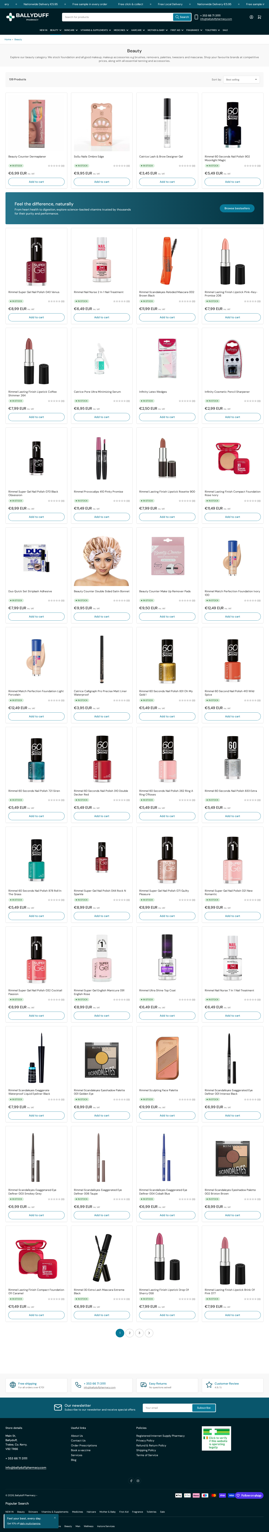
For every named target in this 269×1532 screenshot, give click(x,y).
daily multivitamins (30, 1523)
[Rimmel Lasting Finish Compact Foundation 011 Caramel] (36, 1257)
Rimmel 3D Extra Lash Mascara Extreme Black (99, 1291)
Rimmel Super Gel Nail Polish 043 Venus (33, 292)
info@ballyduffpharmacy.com (216, 18)
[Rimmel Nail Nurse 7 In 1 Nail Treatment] (233, 957)
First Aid (175, 30)
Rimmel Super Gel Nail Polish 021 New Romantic (229, 892)
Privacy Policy (145, 1440)
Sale (225, 30)
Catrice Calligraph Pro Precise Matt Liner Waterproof (100, 693)
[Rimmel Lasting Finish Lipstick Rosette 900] (167, 458)
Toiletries (211, 30)
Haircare (136, 30)
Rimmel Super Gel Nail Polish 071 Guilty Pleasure (164, 892)
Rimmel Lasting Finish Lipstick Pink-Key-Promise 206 (231, 294)
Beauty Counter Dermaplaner (27, 156)
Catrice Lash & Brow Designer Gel (161, 156)
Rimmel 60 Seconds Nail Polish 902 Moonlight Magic (227, 158)
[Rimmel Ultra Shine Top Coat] (167, 957)
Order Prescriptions (84, 1445)
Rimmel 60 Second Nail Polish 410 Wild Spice (229, 693)
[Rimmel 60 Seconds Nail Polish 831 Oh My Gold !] (167, 658)
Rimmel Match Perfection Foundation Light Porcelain (36, 693)
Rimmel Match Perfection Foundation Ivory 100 (232, 593)
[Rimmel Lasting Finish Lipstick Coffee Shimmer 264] (36, 359)
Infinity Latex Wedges (153, 392)
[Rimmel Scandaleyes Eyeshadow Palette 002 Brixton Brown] (233, 1157)
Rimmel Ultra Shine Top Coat (157, 990)
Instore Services (106, 1526)
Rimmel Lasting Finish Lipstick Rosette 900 (167, 491)
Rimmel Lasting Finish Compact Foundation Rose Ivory (233, 493)
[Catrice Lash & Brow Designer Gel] (167, 123)
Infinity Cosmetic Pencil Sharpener (227, 392)
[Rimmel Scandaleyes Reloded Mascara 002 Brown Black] (167, 259)
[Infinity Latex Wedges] (167, 359)
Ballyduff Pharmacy (25, 1495)
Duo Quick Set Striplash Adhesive (30, 591)
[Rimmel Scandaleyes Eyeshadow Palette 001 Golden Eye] (102, 1057)
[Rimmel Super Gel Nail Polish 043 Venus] (36, 259)
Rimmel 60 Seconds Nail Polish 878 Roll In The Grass (34, 892)
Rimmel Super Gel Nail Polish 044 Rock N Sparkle (100, 892)
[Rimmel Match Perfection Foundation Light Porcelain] (36, 658)
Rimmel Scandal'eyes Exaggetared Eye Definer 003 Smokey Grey (32, 1191)
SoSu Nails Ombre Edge (89, 156)
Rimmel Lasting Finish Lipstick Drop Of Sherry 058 (164, 1291)
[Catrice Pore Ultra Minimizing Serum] (102, 359)
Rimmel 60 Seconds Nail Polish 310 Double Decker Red (101, 792)
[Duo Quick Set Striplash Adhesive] (36, 558)
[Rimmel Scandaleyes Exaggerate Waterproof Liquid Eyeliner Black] (36, 1057)
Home (8, 39)
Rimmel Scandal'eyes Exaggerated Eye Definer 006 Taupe (98, 1191)
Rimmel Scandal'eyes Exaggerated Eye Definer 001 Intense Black (229, 1092)
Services (76, 1455)
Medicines (119, 30)
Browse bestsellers (237, 208)
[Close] (55, 1518)
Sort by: (216, 79)
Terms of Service (147, 1455)
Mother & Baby (156, 30)
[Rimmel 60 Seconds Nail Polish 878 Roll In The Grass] (36, 857)
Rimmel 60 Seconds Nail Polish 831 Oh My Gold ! (166, 693)
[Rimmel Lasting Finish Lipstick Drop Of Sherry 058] (167, 1257)
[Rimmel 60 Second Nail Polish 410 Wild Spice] (233, 658)
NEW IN (43, 30)
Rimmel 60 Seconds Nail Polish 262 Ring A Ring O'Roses (166, 792)
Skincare (69, 30)
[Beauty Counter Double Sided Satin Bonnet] (102, 558)
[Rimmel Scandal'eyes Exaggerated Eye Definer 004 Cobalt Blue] (167, 1157)
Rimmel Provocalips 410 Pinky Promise (98, 491)
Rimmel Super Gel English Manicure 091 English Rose (99, 992)
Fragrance (192, 30)
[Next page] (149, 1333)
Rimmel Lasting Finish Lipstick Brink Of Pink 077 (230, 1291)
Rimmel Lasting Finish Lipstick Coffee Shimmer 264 (32, 393)
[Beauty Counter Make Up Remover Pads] (167, 558)
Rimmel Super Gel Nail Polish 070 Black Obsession (33, 493)
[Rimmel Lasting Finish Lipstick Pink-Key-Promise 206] (233, 259)
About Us (77, 1436)
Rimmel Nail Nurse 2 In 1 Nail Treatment (99, 292)
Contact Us (78, 1440)
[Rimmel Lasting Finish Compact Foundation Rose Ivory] (233, 458)
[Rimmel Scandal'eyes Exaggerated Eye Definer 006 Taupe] (102, 1157)
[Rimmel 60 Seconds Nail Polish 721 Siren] (36, 758)
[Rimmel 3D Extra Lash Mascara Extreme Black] (102, 1257)
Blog (73, 1460)
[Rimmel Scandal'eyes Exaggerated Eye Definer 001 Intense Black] (233, 1057)
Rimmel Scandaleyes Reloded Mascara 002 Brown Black (166, 294)
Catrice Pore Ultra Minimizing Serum (97, 392)
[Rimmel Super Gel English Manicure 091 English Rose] (102, 957)
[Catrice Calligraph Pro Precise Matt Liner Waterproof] (102, 658)
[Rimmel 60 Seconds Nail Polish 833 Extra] (233, 758)
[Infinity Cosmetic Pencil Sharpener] (233, 359)
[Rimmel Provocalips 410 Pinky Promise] (102, 458)
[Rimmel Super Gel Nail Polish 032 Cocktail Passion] (36, 957)
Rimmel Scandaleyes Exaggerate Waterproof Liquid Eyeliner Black (29, 1092)
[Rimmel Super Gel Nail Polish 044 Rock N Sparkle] (102, 857)
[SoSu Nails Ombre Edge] (102, 123)
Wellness (89, 1526)
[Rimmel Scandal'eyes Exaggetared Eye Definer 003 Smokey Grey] (36, 1157)
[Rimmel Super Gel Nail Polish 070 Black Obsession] (36, 458)
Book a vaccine (81, 1450)
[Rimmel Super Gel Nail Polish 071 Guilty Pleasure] (167, 857)
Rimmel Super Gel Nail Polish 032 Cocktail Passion (35, 992)
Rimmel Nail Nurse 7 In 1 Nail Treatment (229, 990)
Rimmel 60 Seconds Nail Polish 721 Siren (34, 791)
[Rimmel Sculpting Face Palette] (167, 1057)
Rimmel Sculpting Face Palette (158, 1090)
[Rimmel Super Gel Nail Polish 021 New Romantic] (233, 857)
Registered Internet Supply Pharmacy (160, 1436)
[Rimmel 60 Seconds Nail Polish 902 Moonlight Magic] (233, 123)
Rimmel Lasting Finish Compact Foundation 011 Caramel (36, 1291)
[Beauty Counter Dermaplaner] (36, 123)
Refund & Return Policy (151, 1445)
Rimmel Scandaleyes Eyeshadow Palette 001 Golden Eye (99, 1092)
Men (78, 1526)
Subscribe (204, 1408)
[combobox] (127, 17)
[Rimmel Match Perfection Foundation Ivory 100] (233, 558)
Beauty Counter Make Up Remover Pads (165, 591)
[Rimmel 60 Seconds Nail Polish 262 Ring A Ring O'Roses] (167, 758)
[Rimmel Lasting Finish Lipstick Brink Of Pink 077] (233, 1257)
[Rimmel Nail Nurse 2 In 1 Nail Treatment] (102, 259)
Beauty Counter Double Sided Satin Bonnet (102, 591)
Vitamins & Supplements (94, 30)
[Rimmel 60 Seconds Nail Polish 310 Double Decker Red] (102, 758)
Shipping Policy (146, 1450)
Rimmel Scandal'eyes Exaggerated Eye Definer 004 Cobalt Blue (163, 1191)
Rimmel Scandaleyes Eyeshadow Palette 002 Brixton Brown (230, 1191)
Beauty (54, 30)
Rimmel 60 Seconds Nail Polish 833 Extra (231, 791)
